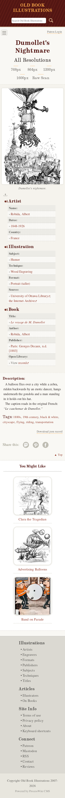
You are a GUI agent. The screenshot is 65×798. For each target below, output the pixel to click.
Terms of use (32, 715)
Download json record (49, 431)
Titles (27, 680)
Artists (27, 649)
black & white (49, 417)
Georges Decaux (29, 346)
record (22, 362)
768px (16, 69)
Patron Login (54, 31)
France (15, 238)
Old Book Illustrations (35, 780)
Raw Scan (40, 78)
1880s (17, 417)
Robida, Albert (20, 214)
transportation (44, 422)
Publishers (30, 665)
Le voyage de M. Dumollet (28, 322)
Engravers (30, 654)
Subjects (29, 670)
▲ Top (58, 454)
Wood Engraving (21, 271)
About (27, 725)
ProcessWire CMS (39, 791)
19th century (30, 417)
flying (20, 422)
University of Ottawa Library (29, 296)
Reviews (28, 766)
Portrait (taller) (20, 283)
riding (30, 422)
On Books (30, 700)
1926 (21, 226)
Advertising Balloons (32, 569)
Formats (28, 659)
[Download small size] (5, 195)
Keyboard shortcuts (37, 730)
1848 (14, 226)
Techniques (31, 675)
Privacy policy (33, 720)
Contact (28, 761)
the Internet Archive (22, 300)
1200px (49, 69)
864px (33, 69)
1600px (22, 78)
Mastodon (30, 750)
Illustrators (30, 695)
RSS (26, 756)
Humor (15, 259)
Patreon (28, 745)
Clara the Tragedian (32, 519)
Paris (14, 346)
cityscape (9, 422)
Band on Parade (32, 619)
